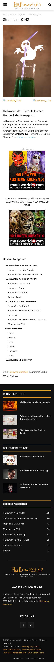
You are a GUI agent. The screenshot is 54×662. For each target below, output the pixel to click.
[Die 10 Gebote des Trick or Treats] (10, 434)
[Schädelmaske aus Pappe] (10, 460)
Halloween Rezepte (17, 292)
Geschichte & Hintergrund (20, 301)
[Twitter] (31, 625)
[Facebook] (23, 625)
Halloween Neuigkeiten (19, 359)
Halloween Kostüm (26, 137)
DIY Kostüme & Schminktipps (21, 265)
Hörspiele (12, 351)
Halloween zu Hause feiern (21, 279)
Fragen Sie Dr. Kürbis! (18, 306)
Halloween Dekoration (19, 283)
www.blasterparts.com (31, 649)
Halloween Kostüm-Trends (21, 270)
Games (11, 346)
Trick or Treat (14, 297)
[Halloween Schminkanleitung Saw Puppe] (10, 488)
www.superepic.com (30, 646)
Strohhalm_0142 (17, 14)
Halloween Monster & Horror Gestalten (27, 319)
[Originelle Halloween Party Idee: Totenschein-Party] (10, 420)
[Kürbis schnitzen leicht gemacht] (10, 406)
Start (5, 14)
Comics (11, 337)
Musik (11, 355)
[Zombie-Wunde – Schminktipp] (10, 474)
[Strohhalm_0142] (27, 96)
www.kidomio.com (36, 653)
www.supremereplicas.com (14, 653)
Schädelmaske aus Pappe (32, 456)
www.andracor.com (11, 649)
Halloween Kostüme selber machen (25, 274)
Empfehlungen (13, 328)
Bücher (11, 333)
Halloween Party (16, 288)
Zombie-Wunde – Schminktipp (34, 470)
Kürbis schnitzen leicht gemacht (35, 402)
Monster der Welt (16, 324)
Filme (10, 342)
